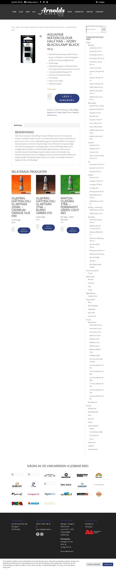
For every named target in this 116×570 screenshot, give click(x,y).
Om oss (89, 12)
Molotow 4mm (95, 346)
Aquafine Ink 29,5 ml (97, 109)
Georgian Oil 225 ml (96, 181)
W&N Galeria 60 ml (96, 87)
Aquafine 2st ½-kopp (36, 27)
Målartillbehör (91, 293)
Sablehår (91, 446)
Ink (89, 162)
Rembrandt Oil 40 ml (97, 192)
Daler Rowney (52, 115)
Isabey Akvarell (93, 426)
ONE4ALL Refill (95, 356)
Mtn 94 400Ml (94, 257)
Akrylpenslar (92, 408)
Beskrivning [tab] (18, 125)
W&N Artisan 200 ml (97, 210)
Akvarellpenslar (93, 412)
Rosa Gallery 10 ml (96, 123)
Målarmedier (90, 277)
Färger (18, 27)
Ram (28, 12)
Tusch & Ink (92, 316)
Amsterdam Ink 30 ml (97, 58)
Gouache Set (94, 152)
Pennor (88, 320)
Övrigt (90, 273)
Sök (104, 29)
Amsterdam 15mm (96, 325)
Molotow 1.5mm (95, 336)
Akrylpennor (92, 322)
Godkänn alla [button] (108, 564)
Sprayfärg (91, 217)
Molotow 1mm (94, 339)
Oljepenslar (92, 442)
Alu (34, 12)
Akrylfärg (91, 45)
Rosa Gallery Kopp (96, 127)
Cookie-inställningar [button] (93, 564)
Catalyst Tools (92, 296)
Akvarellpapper (93, 306)
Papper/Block (90, 300)
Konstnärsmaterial (92, 271)
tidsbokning (65, 535)
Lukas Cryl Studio (95, 68)
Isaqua (92, 429)
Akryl (89, 302)
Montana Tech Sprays (97, 254)
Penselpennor (92, 402)
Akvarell (90, 279)
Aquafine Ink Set (95, 113)
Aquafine (76, 112)
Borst (89, 415)
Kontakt (100, 12)
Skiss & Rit (91, 313)
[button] (41, 36)
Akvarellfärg (25, 27)
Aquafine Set (94, 116)
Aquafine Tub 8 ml (96, 120)
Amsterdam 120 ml (96, 48)
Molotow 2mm (95, 342)
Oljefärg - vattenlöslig (95, 207)
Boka (70, 12)
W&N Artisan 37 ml (96, 213)
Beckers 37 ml (94, 178)
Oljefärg (90, 175)
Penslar (88, 406)
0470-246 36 (46, 524)
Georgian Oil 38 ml (96, 185)
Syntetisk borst (93, 449)
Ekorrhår (91, 419)
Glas (21, 12)
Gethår (90, 422)
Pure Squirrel (94, 435)
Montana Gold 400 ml (97, 251)
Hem (14, 12)
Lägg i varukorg (67, 98)
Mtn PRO (93, 261)
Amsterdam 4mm (95, 332)
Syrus (91, 439)
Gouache (91, 143)
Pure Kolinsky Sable (96, 432)
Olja (89, 286)
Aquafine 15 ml (94, 145)
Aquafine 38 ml (95, 149)
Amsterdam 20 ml (96, 51)
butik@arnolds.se (45, 529)
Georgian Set (94, 188)
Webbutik (79, 12)
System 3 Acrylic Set (96, 84)
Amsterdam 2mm (95, 329)
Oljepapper (91, 309)
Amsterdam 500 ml (96, 55)
